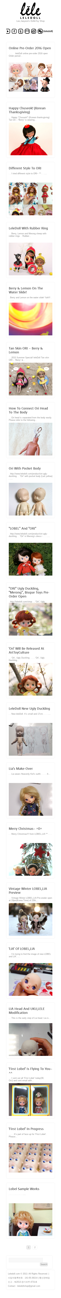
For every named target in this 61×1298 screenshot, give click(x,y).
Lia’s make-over (21, 769)
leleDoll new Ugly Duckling (29, 709)
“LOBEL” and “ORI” (22, 528)
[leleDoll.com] (30, 19)
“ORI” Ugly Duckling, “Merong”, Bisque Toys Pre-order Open (29, 592)
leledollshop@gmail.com (28, 1286)
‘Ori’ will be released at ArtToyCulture (26, 650)
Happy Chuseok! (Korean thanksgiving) (27, 110)
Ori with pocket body (25, 468)
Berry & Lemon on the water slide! (26, 290)
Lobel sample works (24, 1189)
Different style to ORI (25, 168)
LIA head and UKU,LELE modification (27, 1011)
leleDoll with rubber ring (28, 228)
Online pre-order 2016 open (30, 48)
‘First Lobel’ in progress (26, 1129)
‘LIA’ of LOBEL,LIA (22, 949)
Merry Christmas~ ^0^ (25, 829)
